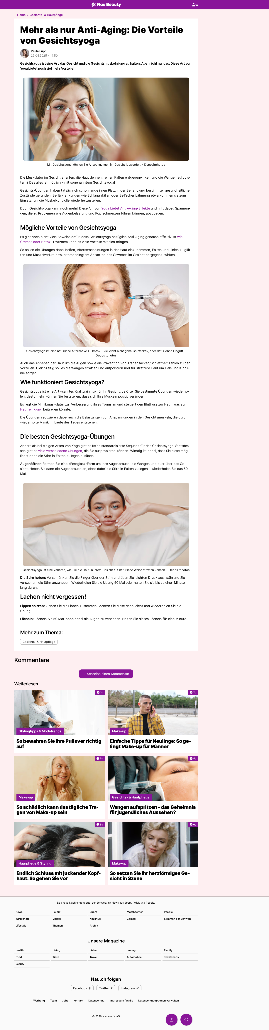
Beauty (20, 963)
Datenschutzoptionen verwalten (158, 1000)
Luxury (131, 950)
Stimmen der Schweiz (177, 918)
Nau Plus (95, 918)
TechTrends (171, 957)
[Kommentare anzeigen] (186, 1020)
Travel (93, 957)
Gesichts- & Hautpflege (46, 15)
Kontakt (78, 1000)
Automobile (134, 957)
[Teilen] (171, 1020)
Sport (93, 911)
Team (53, 1000)
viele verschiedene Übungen (60, 451)
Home (21, 15)
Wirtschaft (22, 918)
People (168, 911)
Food (19, 957)
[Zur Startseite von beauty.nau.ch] (106, 4)
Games (131, 918)
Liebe (93, 950)
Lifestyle (21, 925)
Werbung (39, 1000)
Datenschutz (96, 1000)
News (19, 911)
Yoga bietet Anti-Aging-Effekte (125, 208)
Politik (56, 911)
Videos (57, 918)
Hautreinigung (31, 409)
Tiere (56, 957)
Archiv (94, 925)
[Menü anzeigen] (195, 4)
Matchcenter (135, 911)
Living (56, 950)
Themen (58, 925)
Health (20, 950)
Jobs (65, 1000)
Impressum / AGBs (121, 1000)
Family (168, 950)
